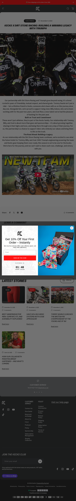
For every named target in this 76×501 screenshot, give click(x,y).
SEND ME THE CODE (19, 258)
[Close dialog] (71, 228)
